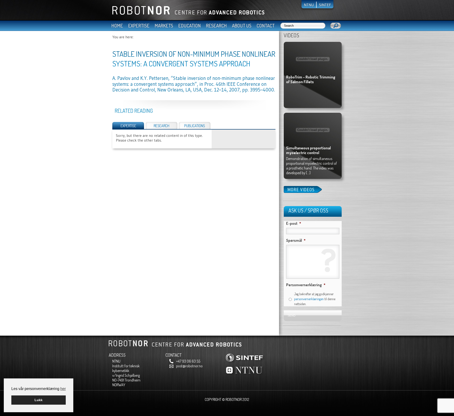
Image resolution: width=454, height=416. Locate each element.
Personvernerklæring (305, 284)
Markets (164, 25)
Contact (266, 25)
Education (189, 25)
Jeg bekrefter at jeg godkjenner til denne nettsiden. (314, 299)
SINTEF (325, 4)
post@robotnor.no (189, 366)
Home (117, 25)
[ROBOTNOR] (186, 13)
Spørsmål (296, 240)
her (63, 389)
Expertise (138, 25)
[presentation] (128, 125)
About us (241, 25)
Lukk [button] (39, 400)
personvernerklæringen (309, 299)
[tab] (128, 125)
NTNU (309, 4)
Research (216, 25)
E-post (293, 223)
